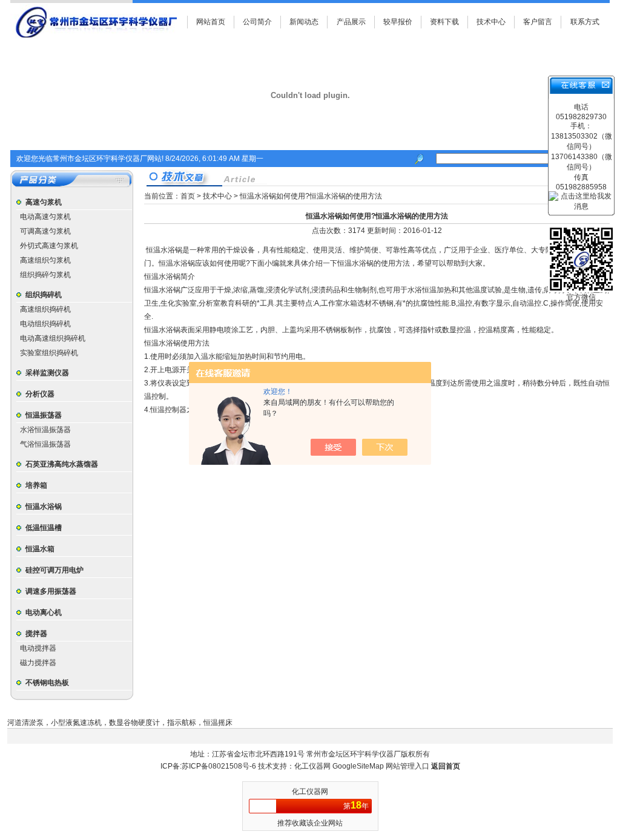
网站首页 (210, 22)
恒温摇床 (217, 722)
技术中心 (491, 22)
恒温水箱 (39, 549)
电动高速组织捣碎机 (52, 338)
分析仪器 (39, 394)
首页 (187, 196)
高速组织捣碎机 (45, 309)
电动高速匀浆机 (45, 216)
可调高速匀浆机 (45, 231)
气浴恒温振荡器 (45, 444)
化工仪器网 (313, 766)
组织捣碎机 (43, 294)
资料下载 (444, 22)
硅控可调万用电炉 (54, 570)
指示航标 (181, 722)
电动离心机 (43, 612)
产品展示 (351, 22)
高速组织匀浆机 (45, 260)
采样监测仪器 (47, 373)
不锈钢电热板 (47, 682)
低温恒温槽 (43, 527)
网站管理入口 (407, 766)
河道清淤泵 (25, 722)
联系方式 (584, 22)
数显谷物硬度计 (134, 722)
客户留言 (537, 22)
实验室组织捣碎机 (49, 353)
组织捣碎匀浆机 (45, 275)
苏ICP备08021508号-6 (219, 766)
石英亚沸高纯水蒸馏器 (61, 464)
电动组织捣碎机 (45, 324)
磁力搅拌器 (38, 662)
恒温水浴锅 (43, 506)
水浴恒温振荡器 (45, 429)
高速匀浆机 (43, 202)
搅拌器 (36, 633)
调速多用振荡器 (50, 591)
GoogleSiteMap (358, 766)
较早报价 (397, 22)
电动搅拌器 (38, 648)
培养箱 (36, 485)
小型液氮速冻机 (76, 722)
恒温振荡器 (43, 415)
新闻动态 (303, 22)
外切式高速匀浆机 (49, 245)
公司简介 (257, 22)
